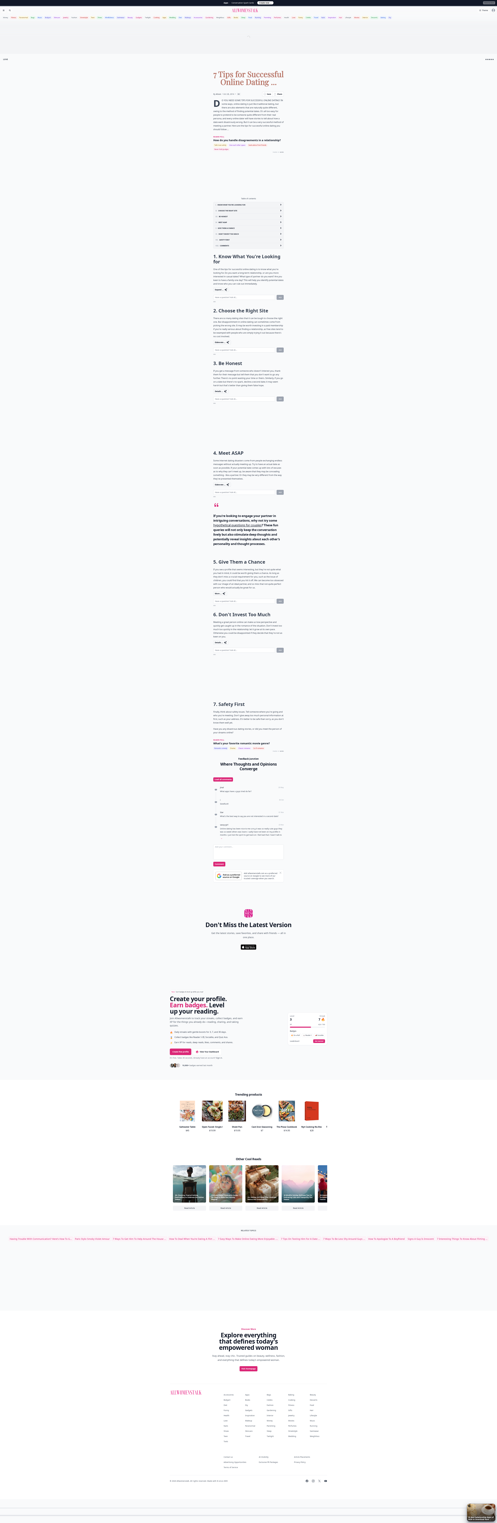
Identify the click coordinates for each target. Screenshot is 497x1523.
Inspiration (332, 17)
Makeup (188, 17)
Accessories (198, 17)
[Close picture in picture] (469, 1506)
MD (239, 94)
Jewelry (65, 17)
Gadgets (139, 17)
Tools (226, 1441)
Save (269, 94)
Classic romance (244, 748)
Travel (316, 17)
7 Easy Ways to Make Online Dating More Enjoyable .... (248, 1238)
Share (279, 94)
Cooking (156, 17)
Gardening (209, 17)
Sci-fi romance (258, 748)
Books (236, 17)
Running (258, 17)
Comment (219, 864)
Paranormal (23, 17)
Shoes (100, 17)
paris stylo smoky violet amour (92, 1238)
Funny (300, 17)
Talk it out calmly (220, 145)
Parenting (267, 17)
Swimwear (121, 17)
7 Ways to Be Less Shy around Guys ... (344, 1238)
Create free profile (180, 1052)
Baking (383, 17)
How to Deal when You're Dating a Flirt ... (192, 1238)
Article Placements (302, 1457)
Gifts (229, 17)
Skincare (57, 17)
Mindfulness (109, 17)
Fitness (13, 17)
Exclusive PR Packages (268, 1462)
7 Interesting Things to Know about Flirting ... (462, 1238)
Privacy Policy (300, 1462)
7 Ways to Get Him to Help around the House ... (139, 1238)
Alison (218, 94)
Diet (180, 17)
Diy (390, 17)
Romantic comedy (220, 748)
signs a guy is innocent (421, 1238)
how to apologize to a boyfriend (386, 1238)
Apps (164, 17)
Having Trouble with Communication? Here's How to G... (41, 1238)
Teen (92, 17)
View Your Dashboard (209, 1052)
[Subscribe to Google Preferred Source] (228, 876)
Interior (365, 17)
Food (250, 17)
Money (5, 17)
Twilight (148, 17)
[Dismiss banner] (280, 873)
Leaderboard (294, 1041)
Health (286, 17)
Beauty (130, 17)
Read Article (195, 1209)
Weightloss (220, 17)
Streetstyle (84, 17)
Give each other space (237, 145)
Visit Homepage (248, 1368)
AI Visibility (263, 1457)
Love (293, 17)
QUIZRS (282, 152)
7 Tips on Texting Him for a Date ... (300, 1238)
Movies (356, 17)
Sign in (219, 1058)
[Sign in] (493, 10)
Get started (319, 1041)
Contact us (228, 1457)
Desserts (374, 17)
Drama (232, 748)
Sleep (243, 17)
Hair (340, 17)
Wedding (172, 17)
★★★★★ (489, 59)
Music (40, 17)
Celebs (308, 17)
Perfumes (277, 17)
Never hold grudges (221, 149)
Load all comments (223, 779)
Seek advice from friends (257, 145)
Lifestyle (348, 17)
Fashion (74, 17)
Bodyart (48, 17)
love (5, 59)
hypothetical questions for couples (237, 525)
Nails (323, 17)
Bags (33, 17)
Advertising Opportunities (235, 1462)
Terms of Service (231, 1467)
